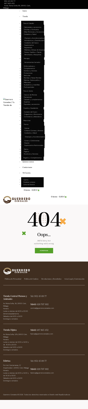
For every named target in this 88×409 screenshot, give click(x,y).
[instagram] (78, 2)
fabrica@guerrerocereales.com (42, 373)
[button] (47, 202)
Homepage (44, 250)
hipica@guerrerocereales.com (41, 334)
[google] (73, 6)
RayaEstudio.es (64, 395)
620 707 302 (43, 304)
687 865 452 (42, 330)
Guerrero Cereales (10, 395)
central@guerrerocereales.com (42, 308)
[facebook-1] (73, 2)
